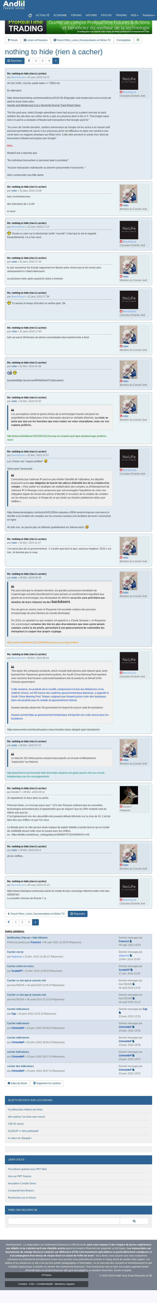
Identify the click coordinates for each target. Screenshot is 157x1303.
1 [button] (36, 60)
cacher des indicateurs (20, 1066)
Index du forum (18, 1083)
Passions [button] (148, 15)
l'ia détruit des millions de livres (25, 1109)
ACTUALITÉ (42, 15)
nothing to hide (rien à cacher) (54, 52)
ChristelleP (17, 1028)
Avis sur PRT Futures (19, 1176)
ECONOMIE (60, 15)
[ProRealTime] (78, 25)
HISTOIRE (91, 15)
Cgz (13, 1013)
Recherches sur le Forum (22, 1197)
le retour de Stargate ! (20, 1138)
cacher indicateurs (18, 1051)
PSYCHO (106, 15)
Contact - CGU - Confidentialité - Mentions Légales (46, 1284)
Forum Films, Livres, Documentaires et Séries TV (83, 40)
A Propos (46, 1275)
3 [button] (49, 60)
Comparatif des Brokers (21, 1190)
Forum (14, 40)
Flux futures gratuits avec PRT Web (27, 1169)
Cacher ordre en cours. (20, 966)
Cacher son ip (15, 952)
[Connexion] (138, 40)
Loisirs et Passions (37, 40)
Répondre (16, 60)
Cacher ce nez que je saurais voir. (26, 994)
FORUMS (76, 15)
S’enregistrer (124, 40)
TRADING (121, 15)
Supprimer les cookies (48, 1083)
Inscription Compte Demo (22, 1183)
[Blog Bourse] (14, 5)
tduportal (16, 956)
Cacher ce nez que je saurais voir (26, 980)
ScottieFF (16, 970)
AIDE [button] (134, 15)
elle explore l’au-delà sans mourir (26, 1116)
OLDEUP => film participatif (23, 1131)
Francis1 (36, 942)
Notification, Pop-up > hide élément (27, 937)
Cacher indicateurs (18, 1009)
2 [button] (42, 60)
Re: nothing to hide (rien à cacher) (26, 73)
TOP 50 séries (16, 1123)
